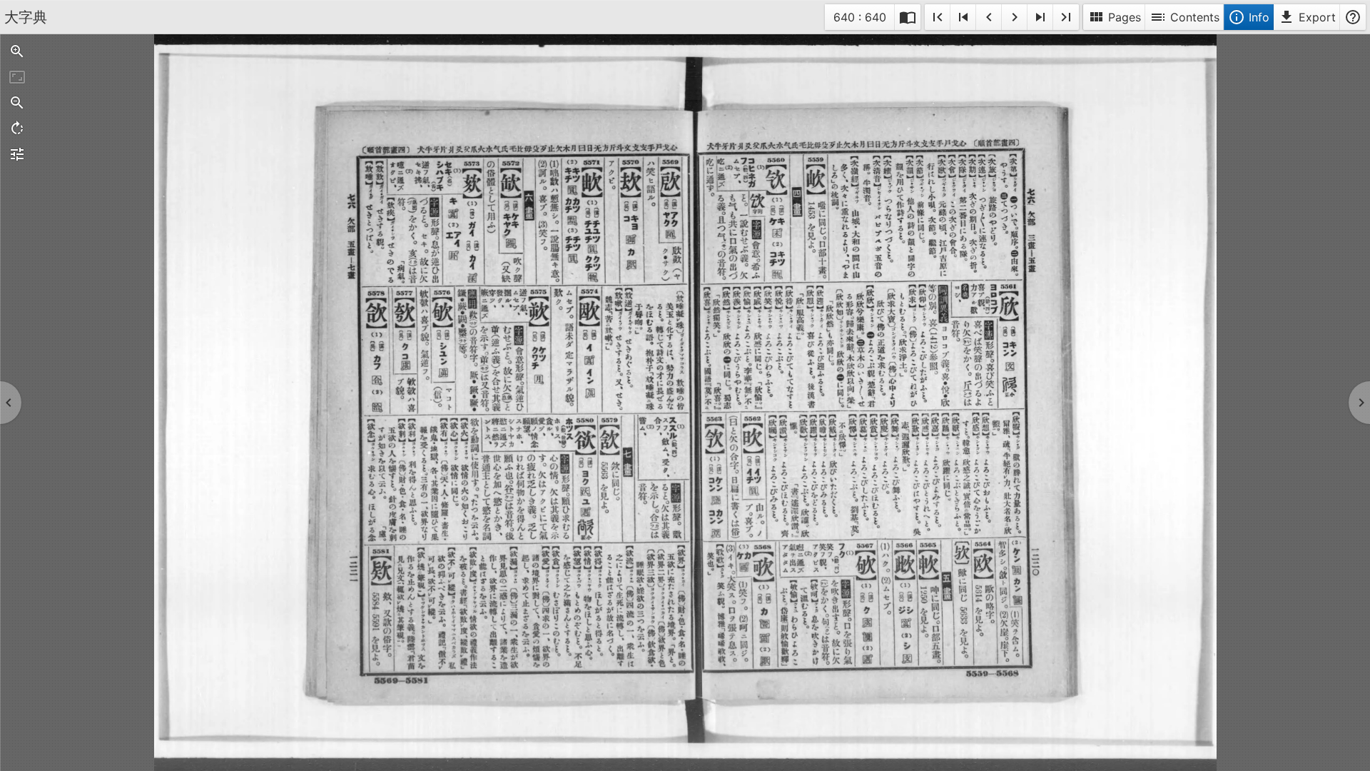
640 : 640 (859, 19)
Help (1352, 17)
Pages (1114, 17)
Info (1248, 17)
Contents (1184, 17)
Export (1307, 17)
